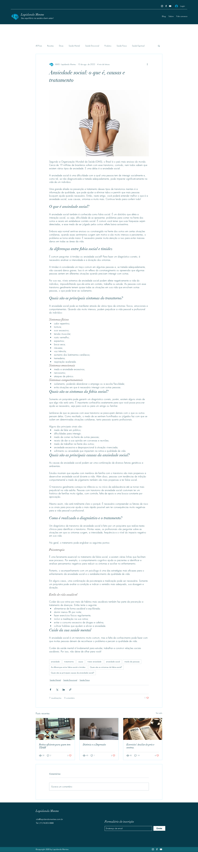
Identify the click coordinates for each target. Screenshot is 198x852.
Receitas (50, 45)
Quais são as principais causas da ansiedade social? (72, 673)
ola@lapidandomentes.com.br (49, 819)
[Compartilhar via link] (70, 689)
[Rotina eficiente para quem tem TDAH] (55, 729)
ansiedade (55, 661)
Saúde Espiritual (138, 45)
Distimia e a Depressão (94, 744)
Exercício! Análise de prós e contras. (140, 746)
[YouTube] (170, 6)
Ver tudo (159, 713)
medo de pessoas (132, 661)
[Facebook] (166, 6)
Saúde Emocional (92, 45)
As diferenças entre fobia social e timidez (68, 667)
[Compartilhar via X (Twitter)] (57, 689)
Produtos (108, 45)
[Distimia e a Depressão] (99, 729)
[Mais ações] (147, 64)
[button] (159, 46)
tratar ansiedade (94, 661)
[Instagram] (162, 6)
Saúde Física (122, 45)
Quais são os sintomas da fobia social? (106, 667)
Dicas (61, 45)
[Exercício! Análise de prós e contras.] (142, 729)
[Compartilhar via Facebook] (50, 689)
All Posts (39, 45)
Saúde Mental (74, 45)
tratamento (69, 661)
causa (80, 661)
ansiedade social (113, 661)
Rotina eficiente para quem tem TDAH (55, 746)
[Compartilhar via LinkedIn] (63, 689)
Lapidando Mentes (32, 14)
